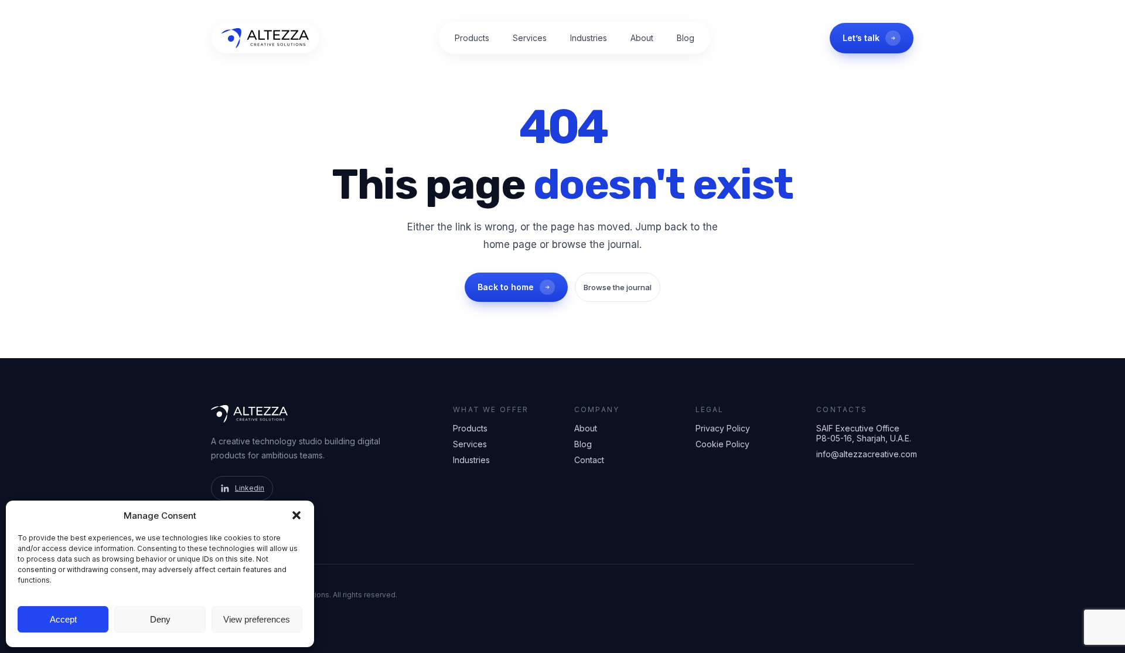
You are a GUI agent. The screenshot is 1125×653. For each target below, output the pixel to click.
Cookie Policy (722, 444)
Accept (63, 619)
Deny (160, 619)
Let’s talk (861, 38)
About (641, 38)
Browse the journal (618, 287)
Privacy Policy (723, 428)
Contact (589, 460)
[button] (296, 515)
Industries (588, 38)
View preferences (256, 619)
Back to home (506, 287)
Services (530, 38)
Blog (685, 38)
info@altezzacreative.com (865, 454)
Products (472, 38)
